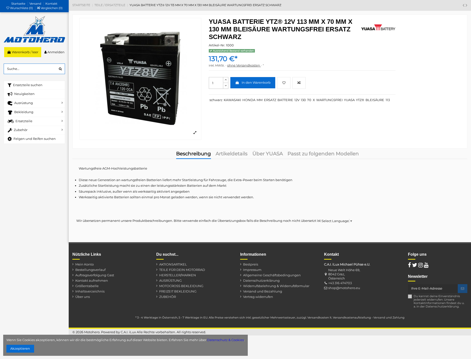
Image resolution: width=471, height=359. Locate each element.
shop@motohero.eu (344, 288)
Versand (35, 3)
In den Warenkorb (256, 82)
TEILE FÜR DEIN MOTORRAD (182, 270)
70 (309, 100)
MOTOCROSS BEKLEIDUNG (181, 286)
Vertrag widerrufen (258, 297)
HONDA (248, 100)
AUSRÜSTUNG (170, 280)
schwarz (215, 100)
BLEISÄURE (375, 100)
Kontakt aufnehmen (91, 280)
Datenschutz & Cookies (225, 340)
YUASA (349, 100)
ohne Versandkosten (244, 65)
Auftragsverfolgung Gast (94, 275)
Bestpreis (250, 264)
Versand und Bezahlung (262, 291)
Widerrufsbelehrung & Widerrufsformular (276, 286)
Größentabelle (87, 286)
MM (259, 100)
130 (303, 100)
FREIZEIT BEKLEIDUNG (177, 291)
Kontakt (51, 3)
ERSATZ (270, 100)
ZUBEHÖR (167, 297)
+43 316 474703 (340, 283)
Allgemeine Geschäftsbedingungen (272, 275)
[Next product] (466, 5)
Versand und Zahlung (389, 317)
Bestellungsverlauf (90, 270)
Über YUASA (267, 154)
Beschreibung (193, 154)
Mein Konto (84, 264)
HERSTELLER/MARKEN (177, 275)
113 (388, 100)
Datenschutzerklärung (261, 280)
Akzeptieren (20, 348)
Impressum (252, 270)
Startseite (18, 3)
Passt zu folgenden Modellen (323, 154)
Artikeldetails (232, 154)
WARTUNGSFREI (329, 100)
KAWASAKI (232, 100)
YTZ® (360, 100)
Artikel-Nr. (217, 45)
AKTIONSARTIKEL (173, 264)
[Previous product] (464, 5)
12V (297, 100)
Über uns (82, 297)
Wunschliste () (21, 8)
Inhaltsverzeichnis (90, 291)
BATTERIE (285, 100)
